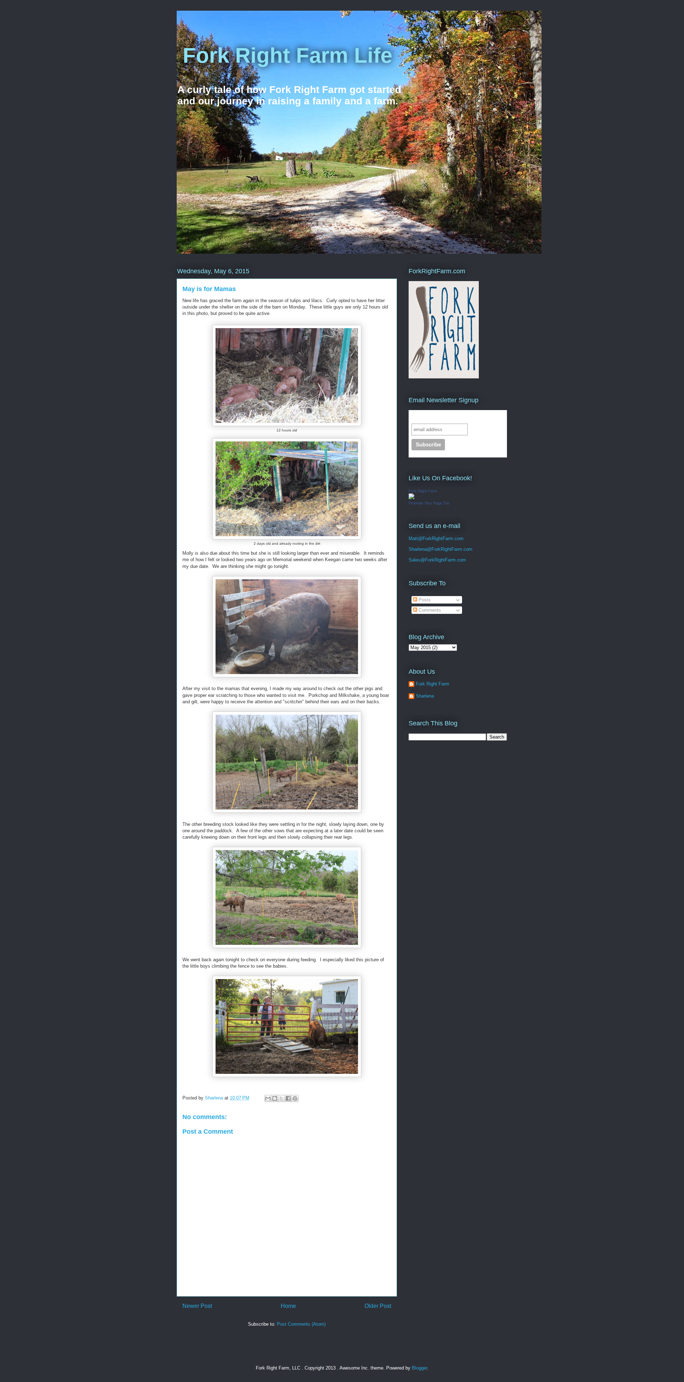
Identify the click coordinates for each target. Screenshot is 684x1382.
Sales (414, 560)
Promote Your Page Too (429, 503)
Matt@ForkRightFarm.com (436, 538)
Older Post (377, 1306)
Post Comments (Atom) (301, 1324)
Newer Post (197, 1306)
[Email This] (267, 1098)
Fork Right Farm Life (284, 55)
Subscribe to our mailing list (449, 417)
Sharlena (418, 549)
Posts (424, 599)
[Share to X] (281, 1098)
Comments (429, 610)
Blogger (419, 1368)
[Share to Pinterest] (295, 1098)
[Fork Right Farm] (411, 497)
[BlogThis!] (274, 1098)
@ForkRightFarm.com (449, 549)
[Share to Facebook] (288, 1098)
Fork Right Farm (423, 491)
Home (288, 1306)
